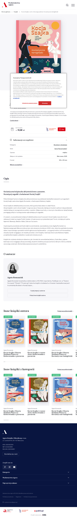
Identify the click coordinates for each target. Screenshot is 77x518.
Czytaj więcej (14, 120)
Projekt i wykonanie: (36, 515)
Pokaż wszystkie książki (64, 311)
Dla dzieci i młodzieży (60, 145)
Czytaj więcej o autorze (37, 290)
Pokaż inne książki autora (38, 295)
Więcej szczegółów (16, 164)
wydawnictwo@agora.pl (11, 502)
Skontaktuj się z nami (10, 454)
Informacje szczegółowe (23, 140)
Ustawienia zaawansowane (29, 103)
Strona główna (6, 12)
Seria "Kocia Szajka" (60, 148)
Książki (16, 12)
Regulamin (18, 496)
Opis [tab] (6, 178)
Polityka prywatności (8, 496)
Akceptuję (45, 103)
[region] (38, 90)
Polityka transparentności (30, 496)
